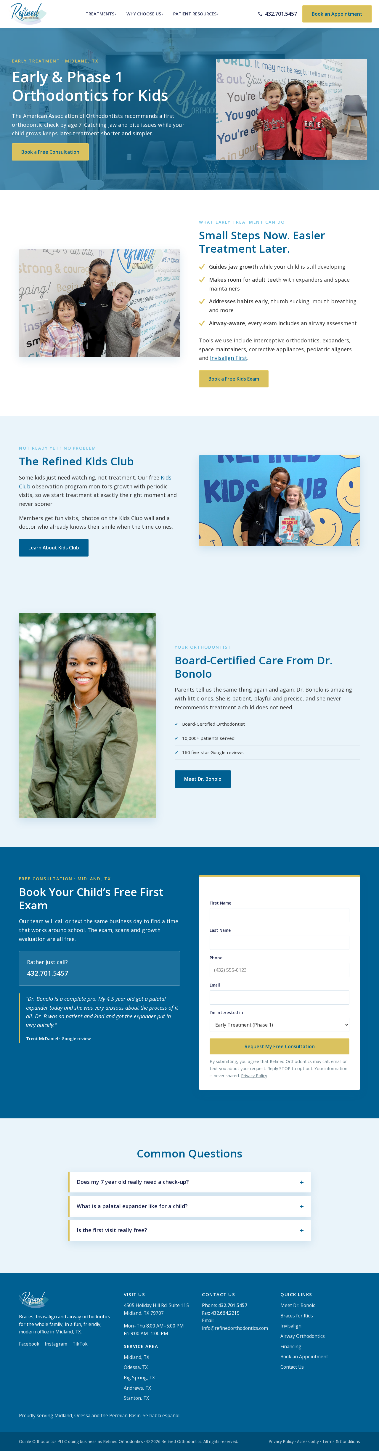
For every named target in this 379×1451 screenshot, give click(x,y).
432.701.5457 (47, 973)
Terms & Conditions (341, 1441)
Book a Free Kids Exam (233, 379)
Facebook (29, 1344)
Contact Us (292, 1367)
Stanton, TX (136, 1398)
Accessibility (308, 1441)
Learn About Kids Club (53, 547)
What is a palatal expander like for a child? (132, 1206)
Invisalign (290, 1326)
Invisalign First (228, 358)
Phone (216, 958)
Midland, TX (136, 1357)
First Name (220, 903)
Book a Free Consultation (50, 152)
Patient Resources (194, 14)
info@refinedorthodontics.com (235, 1328)
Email (215, 985)
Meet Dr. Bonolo (202, 779)
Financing (290, 1346)
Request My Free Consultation (280, 1046)
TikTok (80, 1344)
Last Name (220, 930)
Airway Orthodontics (302, 1336)
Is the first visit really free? (112, 1230)
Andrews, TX (137, 1388)
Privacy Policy (254, 1075)
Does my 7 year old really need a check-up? (133, 1181)
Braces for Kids (296, 1315)
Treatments (100, 14)
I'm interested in (226, 1012)
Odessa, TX (136, 1367)
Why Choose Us (143, 14)
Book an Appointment (337, 14)
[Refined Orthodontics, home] (27, 14)
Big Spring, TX (139, 1377)
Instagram (56, 1344)
